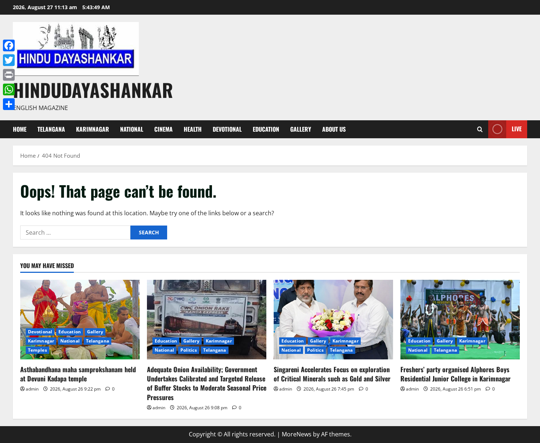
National (131, 129)
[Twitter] (8, 60)
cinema (163, 129)
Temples (37, 350)
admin (32, 389)
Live (517, 128)
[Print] (8, 74)
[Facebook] (8, 45)
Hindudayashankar (93, 89)
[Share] (8, 104)
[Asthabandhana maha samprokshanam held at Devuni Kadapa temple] (80, 319)
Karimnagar (92, 129)
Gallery (300, 129)
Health (193, 129)
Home (19, 129)
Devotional (227, 129)
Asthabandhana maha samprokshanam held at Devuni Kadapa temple (78, 374)
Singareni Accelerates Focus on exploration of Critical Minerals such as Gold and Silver (332, 374)
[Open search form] (480, 129)
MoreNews (297, 434)
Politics (188, 350)
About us (334, 129)
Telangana (51, 129)
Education (266, 129)
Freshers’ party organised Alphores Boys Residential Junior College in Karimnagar (455, 374)
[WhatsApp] (8, 89)
